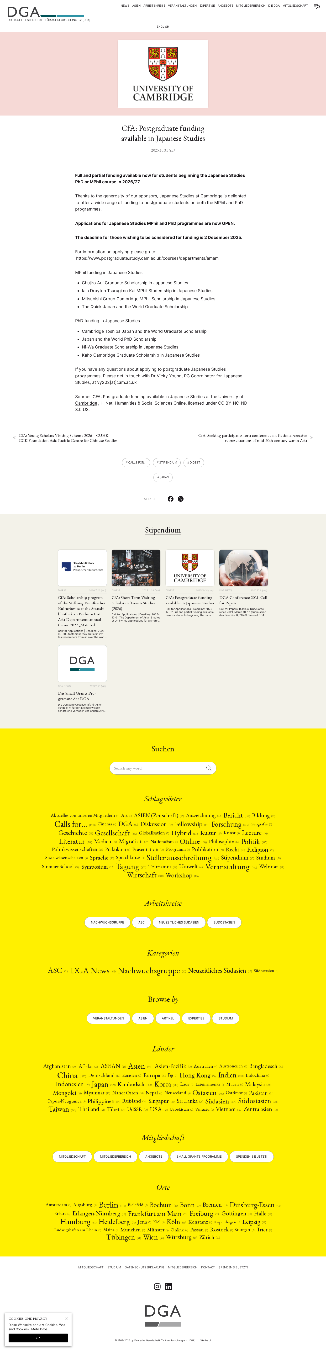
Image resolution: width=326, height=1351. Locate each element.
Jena (144, 1222)
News (125, 5)
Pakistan (261, 1092)
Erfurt (62, 1213)
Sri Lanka (190, 1101)
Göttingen (236, 1213)
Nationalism (164, 841)
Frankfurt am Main (157, 1213)
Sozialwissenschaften (66, 857)
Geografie (261, 824)
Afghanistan (59, 1066)
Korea (166, 1084)
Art (126, 815)
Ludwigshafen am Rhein (77, 1229)
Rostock (221, 1229)
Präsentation (148, 849)
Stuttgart (244, 1229)
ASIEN (136, 5)
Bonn (190, 1205)
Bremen (215, 1204)
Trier (264, 1229)
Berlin (112, 1204)
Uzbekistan (181, 1109)
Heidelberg (117, 1222)
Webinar (271, 866)
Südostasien (224, 922)
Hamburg (78, 1221)
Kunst (232, 832)
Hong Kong (197, 1075)
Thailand (91, 1109)
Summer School (60, 866)
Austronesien (233, 1066)
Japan (164, 477)
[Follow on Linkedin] (168, 1286)
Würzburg (181, 1237)
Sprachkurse (130, 857)
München (133, 1230)
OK (38, 1338)
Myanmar (97, 1092)
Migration (133, 841)
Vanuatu (204, 1109)
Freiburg (204, 1213)
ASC (58, 970)
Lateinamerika (209, 1084)
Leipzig (254, 1221)
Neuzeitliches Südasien (179, 922)
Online (193, 841)
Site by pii (205, 1340)
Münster (157, 1230)
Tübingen (123, 1237)
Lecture (254, 833)
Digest (195, 462)
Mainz (110, 1229)
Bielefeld (137, 1204)
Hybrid (184, 833)
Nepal (154, 1093)
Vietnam (228, 1109)
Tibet (116, 1109)
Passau (199, 1230)
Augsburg (84, 1204)
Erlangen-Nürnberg (99, 1213)
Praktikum (117, 849)
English (163, 26)
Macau (234, 1084)
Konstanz (200, 1222)
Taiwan (62, 1109)
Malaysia (257, 1084)
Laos (186, 1084)
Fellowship (192, 824)
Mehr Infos (39, 1329)
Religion (260, 849)
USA (158, 1109)
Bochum (164, 1205)
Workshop (182, 875)
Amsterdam (58, 1204)
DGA (128, 824)
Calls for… (137, 462)
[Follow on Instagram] (157, 1286)
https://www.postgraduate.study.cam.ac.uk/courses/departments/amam (147, 258)
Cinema (107, 824)
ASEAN (113, 1066)
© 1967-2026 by (155, 1340)
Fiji (172, 1075)
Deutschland (104, 1075)
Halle (263, 1213)
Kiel (158, 1221)
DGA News (93, 970)
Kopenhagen (227, 1221)
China (71, 1075)
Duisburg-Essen (255, 1205)
